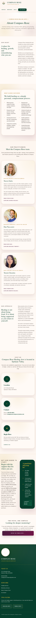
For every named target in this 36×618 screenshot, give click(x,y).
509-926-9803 (10, 412)
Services (4, 9)
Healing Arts (6, 606)
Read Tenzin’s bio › (9, 288)
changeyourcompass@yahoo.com (15, 414)
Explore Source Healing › (11, 200)
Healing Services (4, 585)
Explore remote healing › (11, 290)
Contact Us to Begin (27, 503)
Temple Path (18, 606)
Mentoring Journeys (5, 587)
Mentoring (9, 9)
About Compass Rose (6, 590)
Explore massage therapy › (11, 246)
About (15, 9)
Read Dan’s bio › (8, 244)
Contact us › (7, 444)
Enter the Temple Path (18, 533)
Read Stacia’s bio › (9, 198)
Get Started (22, 9)
